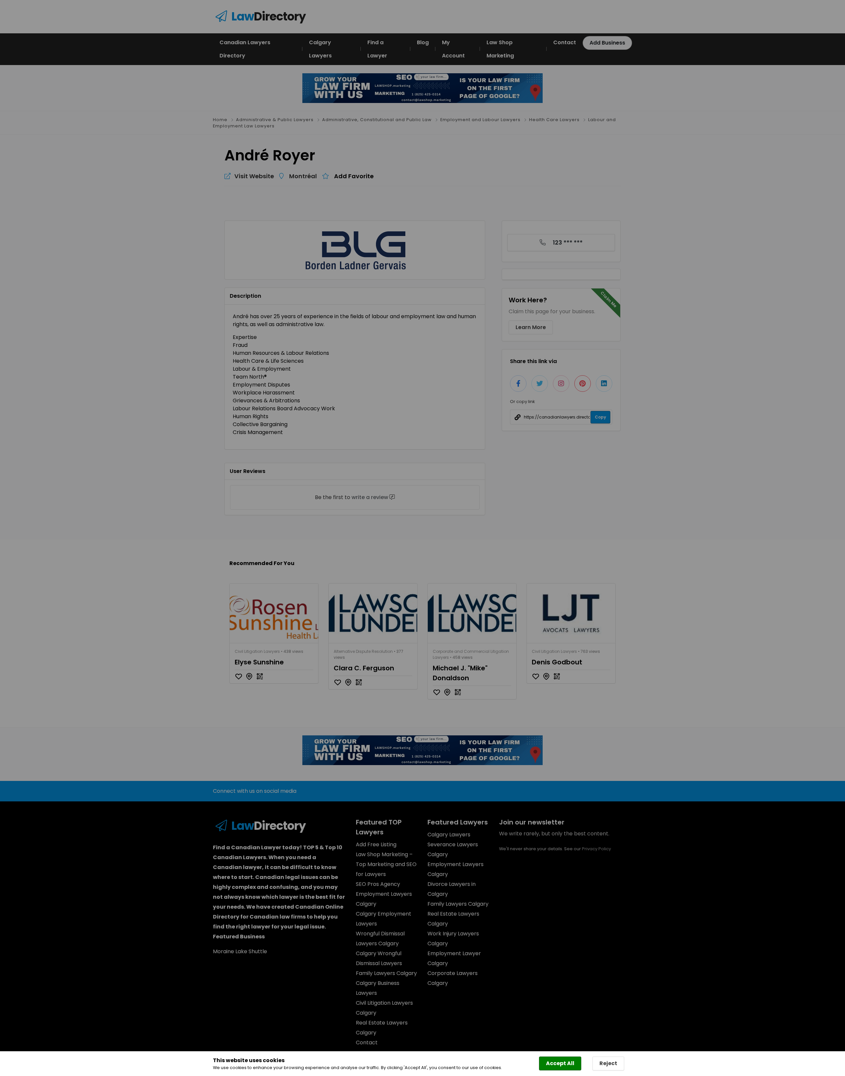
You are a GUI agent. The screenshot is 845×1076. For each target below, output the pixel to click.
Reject (608, 1063)
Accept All (560, 1063)
